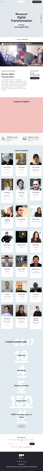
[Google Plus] (41, 20)
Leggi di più (21, 426)
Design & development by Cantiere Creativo (16, 466)
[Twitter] (41, 17)
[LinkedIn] (41, 22)
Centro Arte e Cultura (33, 139)
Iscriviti (32, 443)
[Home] (21, 2)
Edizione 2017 (21, 464)
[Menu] (7, 2)
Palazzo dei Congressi (12, 139)
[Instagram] (41, 19)
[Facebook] (41, 15)
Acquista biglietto (37, 1)
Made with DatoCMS (32, 466)
